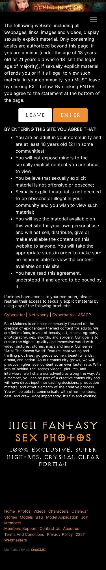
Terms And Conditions (24, 534)
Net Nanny (39, 314)
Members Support (20, 528)
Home (9, 511)
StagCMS (38, 550)
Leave (35, 115)
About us (71, 528)
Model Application (62, 517)
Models (26, 517)
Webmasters (15, 540)
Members (12, 523)
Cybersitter (14, 314)
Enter (70, 115)
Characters (58, 511)
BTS (39, 517)
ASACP (84, 314)
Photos (24, 511)
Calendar (80, 511)
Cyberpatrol (63, 314)
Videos (39, 511)
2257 (80, 534)
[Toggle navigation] (93, 19)
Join (84, 517)
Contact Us (50, 528)
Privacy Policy (60, 534)
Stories (10, 517)
